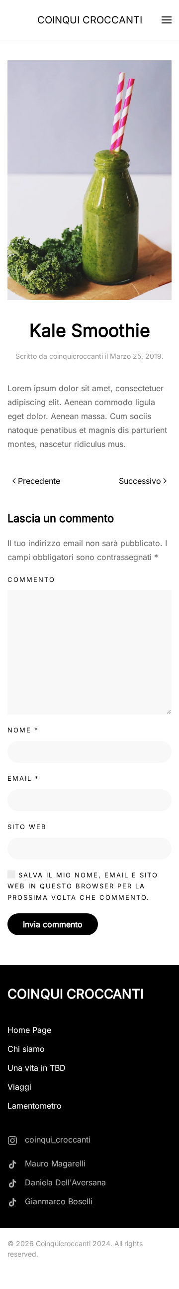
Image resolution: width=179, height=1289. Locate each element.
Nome (23, 730)
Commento (31, 579)
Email (23, 778)
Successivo (140, 481)
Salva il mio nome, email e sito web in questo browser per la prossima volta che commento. (82, 886)
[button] (167, 20)
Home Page (29, 1030)
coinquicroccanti (76, 356)
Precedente (39, 481)
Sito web (27, 827)
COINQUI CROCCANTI (89, 20)
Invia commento (53, 924)
